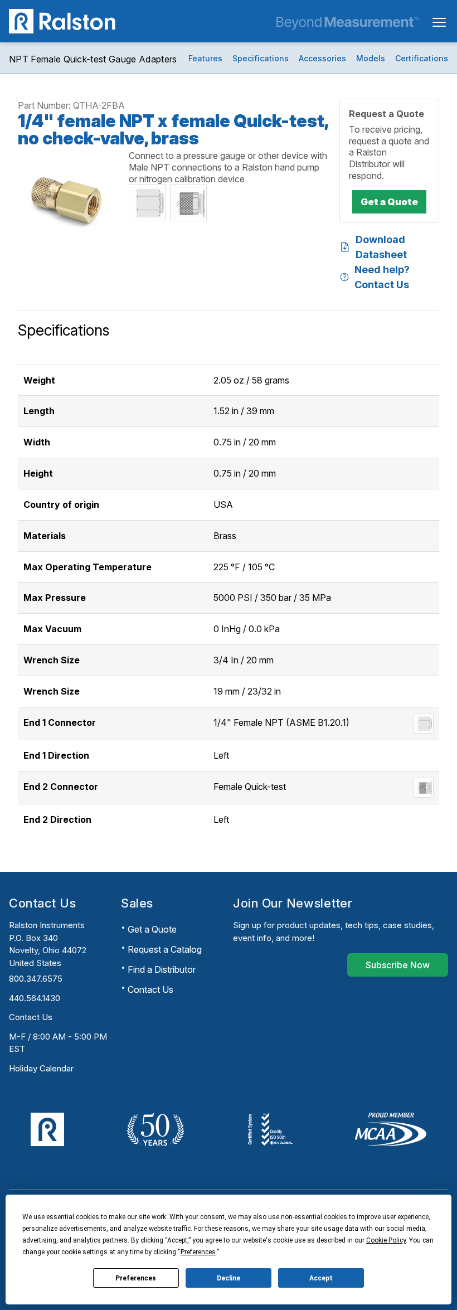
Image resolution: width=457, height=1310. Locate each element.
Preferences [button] (198, 1252)
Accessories (322, 58)
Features (205, 58)
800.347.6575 (35, 978)
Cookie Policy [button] (386, 1240)
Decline (228, 1278)
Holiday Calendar (41, 1068)
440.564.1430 (34, 998)
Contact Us (30, 1017)
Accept (321, 1278)
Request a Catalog (165, 949)
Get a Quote (152, 929)
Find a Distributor (162, 969)
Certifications (421, 58)
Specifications (260, 58)
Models (370, 58)
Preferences (135, 1278)
